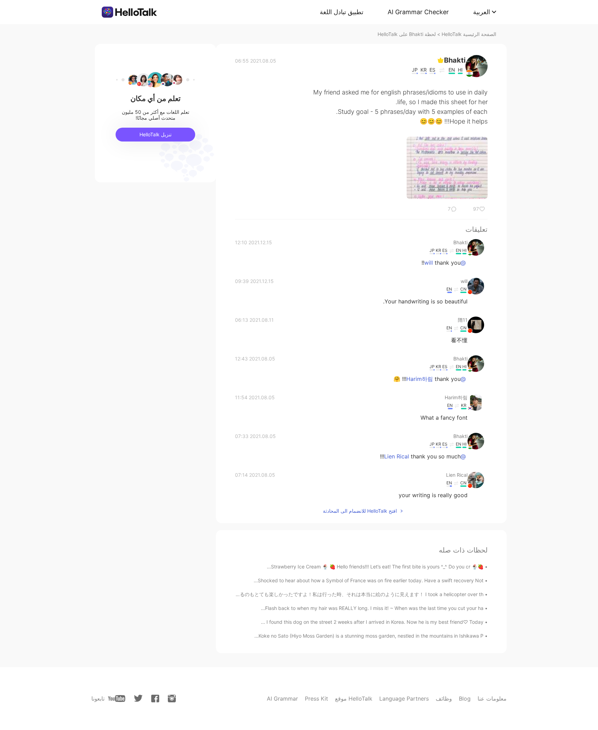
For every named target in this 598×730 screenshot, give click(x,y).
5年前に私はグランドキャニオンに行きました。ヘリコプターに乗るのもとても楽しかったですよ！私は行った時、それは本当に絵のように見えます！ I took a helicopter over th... (287, 594)
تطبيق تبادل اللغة (341, 12)
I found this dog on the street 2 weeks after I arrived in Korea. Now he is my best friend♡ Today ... (372, 622)
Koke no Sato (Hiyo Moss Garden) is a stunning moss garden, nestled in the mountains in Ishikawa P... (368, 636)
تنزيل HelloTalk (155, 134)
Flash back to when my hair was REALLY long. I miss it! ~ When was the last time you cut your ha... (372, 608)
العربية (481, 12)
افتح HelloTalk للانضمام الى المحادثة (360, 511)
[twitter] (138, 698)
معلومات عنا (492, 698)
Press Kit (316, 698)
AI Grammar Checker (418, 12)
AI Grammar (282, 698)
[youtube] (116, 698)
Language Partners (404, 698)
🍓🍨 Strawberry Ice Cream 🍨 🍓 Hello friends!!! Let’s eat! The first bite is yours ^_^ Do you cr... (375, 566)
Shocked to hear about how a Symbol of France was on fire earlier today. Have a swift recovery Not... (368, 580)
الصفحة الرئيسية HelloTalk (469, 34)
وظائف (444, 698)
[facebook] (155, 698)
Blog (465, 698)
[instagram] (172, 698)
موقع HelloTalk (353, 698)
